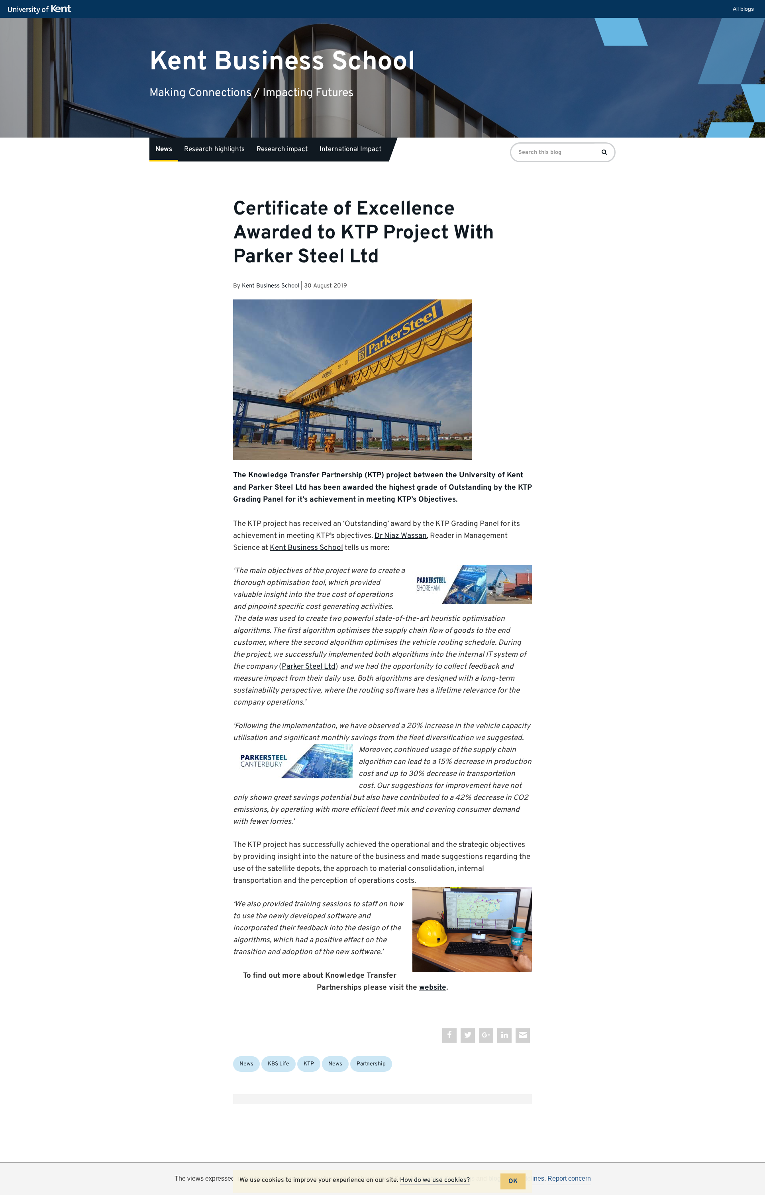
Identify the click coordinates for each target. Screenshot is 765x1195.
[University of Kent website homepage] (41, 9)
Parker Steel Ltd (308, 666)
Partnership (371, 1064)
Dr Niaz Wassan (401, 536)
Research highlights (214, 149)
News (163, 149)
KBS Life (278, 1064)
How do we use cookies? (435, 1180)
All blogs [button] (743, 9)
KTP (309, 1064)
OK (513, 1181)
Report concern (569, 1178)
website (432, 987)
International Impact (350, 149)
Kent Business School (282, 61)
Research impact (282, 149)
